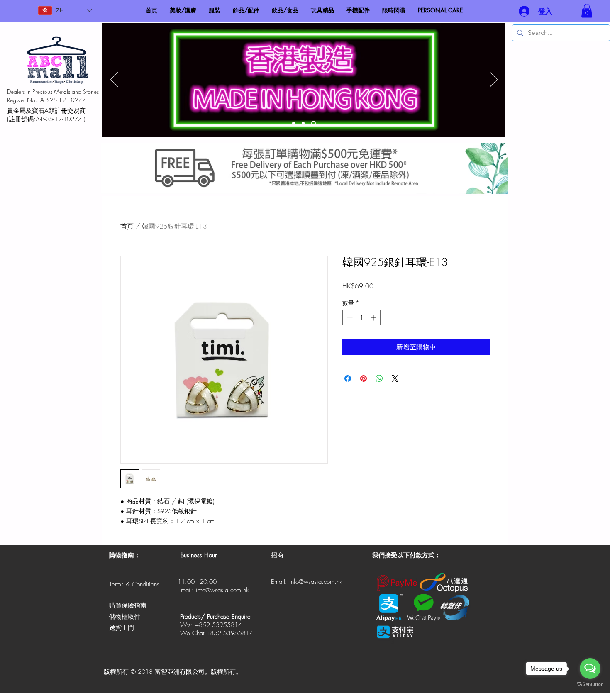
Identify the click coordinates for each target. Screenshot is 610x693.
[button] (587, 10)
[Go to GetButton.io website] (590, 684)
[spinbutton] (361, 317)
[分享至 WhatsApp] (379, 378)
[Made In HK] (313, 123)
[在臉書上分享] (348, 378)
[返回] (114, 80)
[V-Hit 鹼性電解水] (303, 123)
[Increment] (374, 317)
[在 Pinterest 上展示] (363, 378)
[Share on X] (395, 378)
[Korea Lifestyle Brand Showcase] (293, 123)
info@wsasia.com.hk (222, 590)
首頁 (127, 226)
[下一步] (494, 80)
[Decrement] (349, 317)
